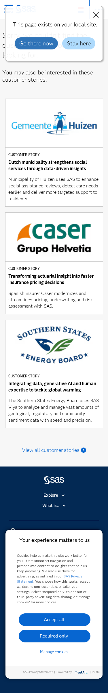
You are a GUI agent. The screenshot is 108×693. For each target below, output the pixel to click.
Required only (54, 636)
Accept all (54, 619)
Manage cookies (54, 651)
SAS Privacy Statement (38, 672)
